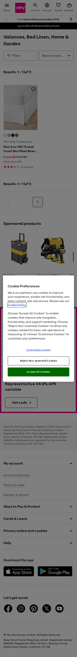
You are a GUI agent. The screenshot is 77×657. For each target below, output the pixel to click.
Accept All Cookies (38, 371)
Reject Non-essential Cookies (38, 360)
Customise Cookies (39, 350)
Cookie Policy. (17, 305)
